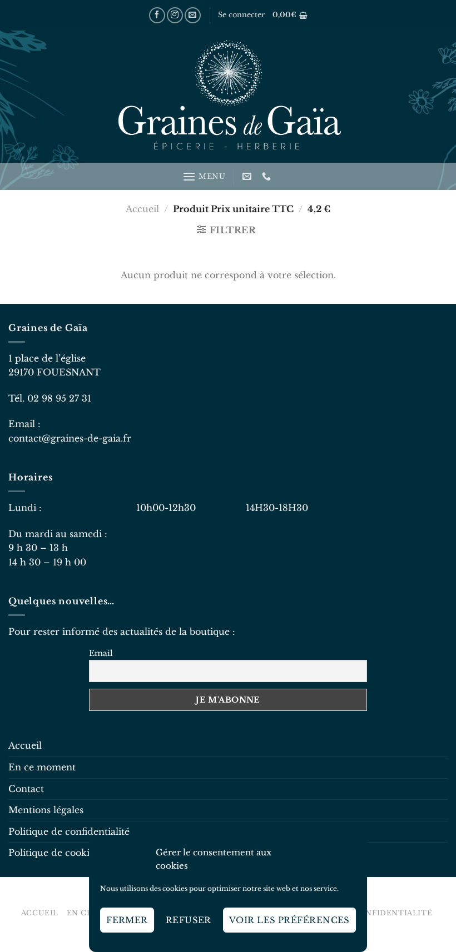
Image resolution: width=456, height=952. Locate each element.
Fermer (127, 920)
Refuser (188, 920)
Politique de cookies (53, 852)
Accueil (142, 208)
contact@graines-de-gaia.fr (69, 438)
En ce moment (42, 767)
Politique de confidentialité (69, 831)
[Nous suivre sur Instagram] (175, 15)
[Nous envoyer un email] (193, 15)
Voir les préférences (289, 920)
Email (101, 653)
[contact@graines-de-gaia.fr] (248, 176)
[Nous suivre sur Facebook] (157, 15)
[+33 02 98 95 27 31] (268, 176)
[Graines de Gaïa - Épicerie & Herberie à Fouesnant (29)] (228, 97)
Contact (26, 788)
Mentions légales (45, 809)
